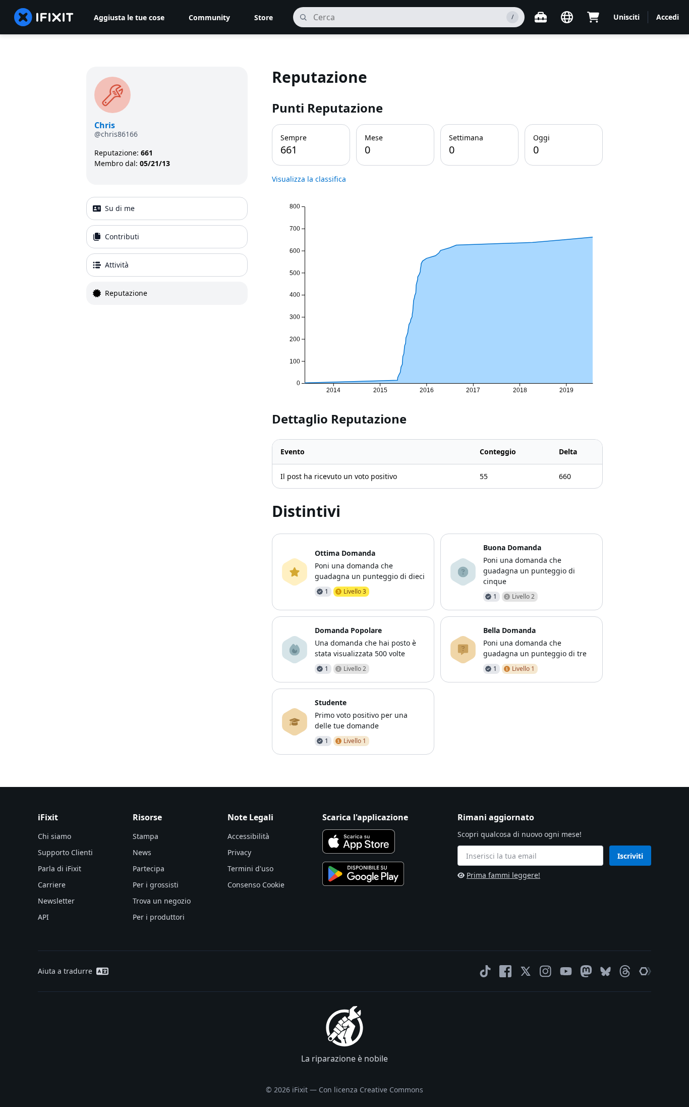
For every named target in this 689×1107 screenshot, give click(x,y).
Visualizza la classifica (309, 179)
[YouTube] (566, 971)
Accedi (667, 17)
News (142, 852)
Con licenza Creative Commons (371, 1089)
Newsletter (56, 901)
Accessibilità (248, 836)
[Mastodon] (586, 971)
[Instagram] (546, 971)
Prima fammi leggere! (503, 875)
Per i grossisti (156, 884)
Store (263, 17)
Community (209, 17)
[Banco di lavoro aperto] (541, 17)
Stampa (145, 836)
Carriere (52, 884)
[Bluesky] (605, 971)
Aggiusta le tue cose (129, 17)
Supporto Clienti (65, 852)
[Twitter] (526, 971)
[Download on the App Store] (358, 841)
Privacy (239, 852)
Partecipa (148, 868)
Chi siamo (54, 836)
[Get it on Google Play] (363, 874)
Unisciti (626, 17)
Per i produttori (159, 917)
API (43, 917)
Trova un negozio (162, 901)
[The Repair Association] (645, 971)
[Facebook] (505, 971)
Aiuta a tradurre (65, 971)
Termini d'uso (250, 868)
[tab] (167, 208)
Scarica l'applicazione (365, 817)
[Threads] (625, 971)
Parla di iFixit (59, 868)
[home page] (44, 17)
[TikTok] (485, 971)
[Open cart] (593, 17)
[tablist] (167, 251)
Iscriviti (630, 856)
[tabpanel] (437, 411)
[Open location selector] (567, 17)
